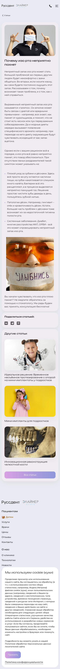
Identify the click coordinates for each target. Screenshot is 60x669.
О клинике (8, 555)
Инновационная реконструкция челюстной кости (25, 463)
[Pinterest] (18, 323)
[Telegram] (12, 323)
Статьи (7, 15)
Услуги (6, 522)
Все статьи (30, 475)
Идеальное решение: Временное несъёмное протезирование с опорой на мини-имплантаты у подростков (29, 377)
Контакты (7, 542)
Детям (9, 517)
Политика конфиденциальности (24, 662)
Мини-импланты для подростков (26, 421)
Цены (5, 532)
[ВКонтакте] (6, 323)
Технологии (8, 560)
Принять (13, 654)
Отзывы (6, 537)
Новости (7, 565)
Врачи (5, 527)
